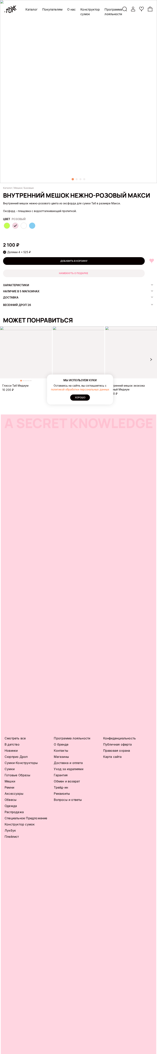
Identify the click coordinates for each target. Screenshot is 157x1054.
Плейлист (12, 837)
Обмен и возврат (67, 781)
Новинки (11, 750)
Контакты (61, 750)
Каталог (31, 9)
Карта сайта (112, 757)
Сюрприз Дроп (16, 757)
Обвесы (10, 800)
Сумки (10, 769)
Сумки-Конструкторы (21, 763)
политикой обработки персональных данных (80, 389)
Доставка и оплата (68, 763)
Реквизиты (62, 793)
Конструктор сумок (20, 824)
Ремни (9, 787)
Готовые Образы (17, 775)
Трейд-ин (61, 787)
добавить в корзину (73, 260)
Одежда (11, 806)
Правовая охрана (116, 750)
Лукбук (10, 830)
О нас (71, 9)
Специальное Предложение (26, 818)
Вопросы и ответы (68, 800)
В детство (12, 744)
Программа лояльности (72, 738)
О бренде (61, 744)
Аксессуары (14, 793)
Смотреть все (15, 738)
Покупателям (52, 9)
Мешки (10, 781)
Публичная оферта (117, 744)
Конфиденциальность (119, 738)
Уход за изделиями (68, 769)
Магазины (61, 757)
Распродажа (14, 812)
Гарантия (61, 775)
